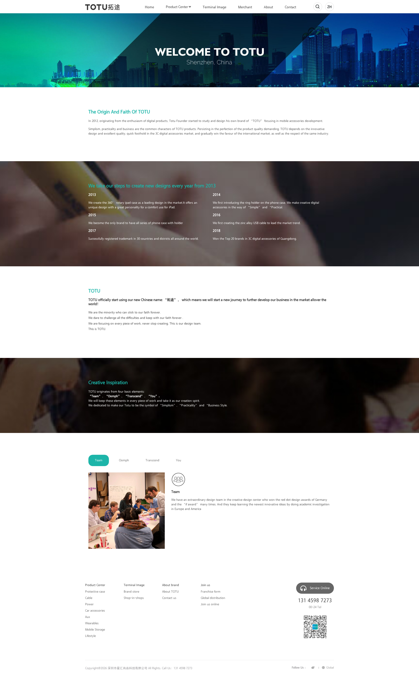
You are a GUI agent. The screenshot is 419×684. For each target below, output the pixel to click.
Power (89, 604)
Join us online (210, 604)
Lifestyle (90, 636)
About (268, 7)
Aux (87, 617)
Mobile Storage (95, 629)
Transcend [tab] (152, 460)
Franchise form (210, 591)
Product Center (177, 7)
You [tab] (178, 460)
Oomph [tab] (124, 460)
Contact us (169, 598)
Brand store (131, 591)
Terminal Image (214, 7)
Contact (290, 7)
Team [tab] (98, 460)
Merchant (245, 7)
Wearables (92, 623)
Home (149, 7)
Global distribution (213, 598)
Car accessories (95, 610)
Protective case (95, 591)
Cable (88, 598)
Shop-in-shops (134, 598)
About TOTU (170, 591)
